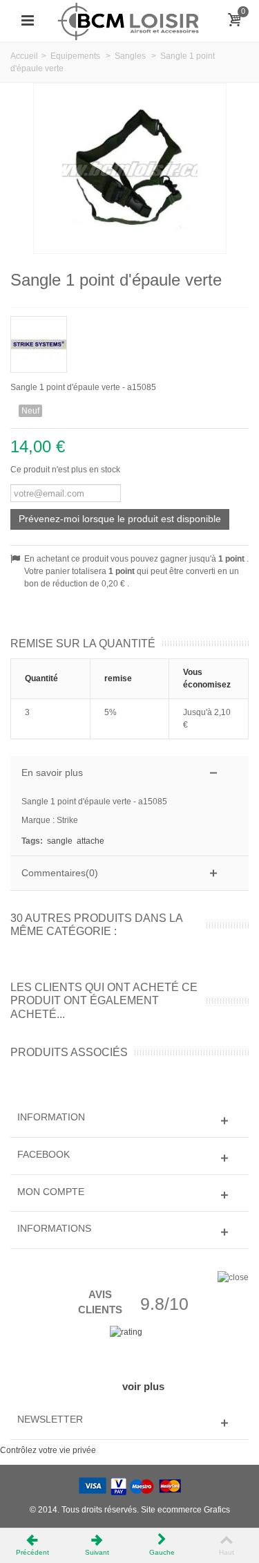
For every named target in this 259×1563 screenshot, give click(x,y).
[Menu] (27, 20)
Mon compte (50, 1191)
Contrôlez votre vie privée (48, 1450)
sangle (60, 841)
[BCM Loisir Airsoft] (129, 20)
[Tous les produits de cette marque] (129, 340)
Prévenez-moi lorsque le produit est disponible (120, 518)
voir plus (143, 1386)
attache (90, 841)
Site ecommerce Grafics (185, 1510)
